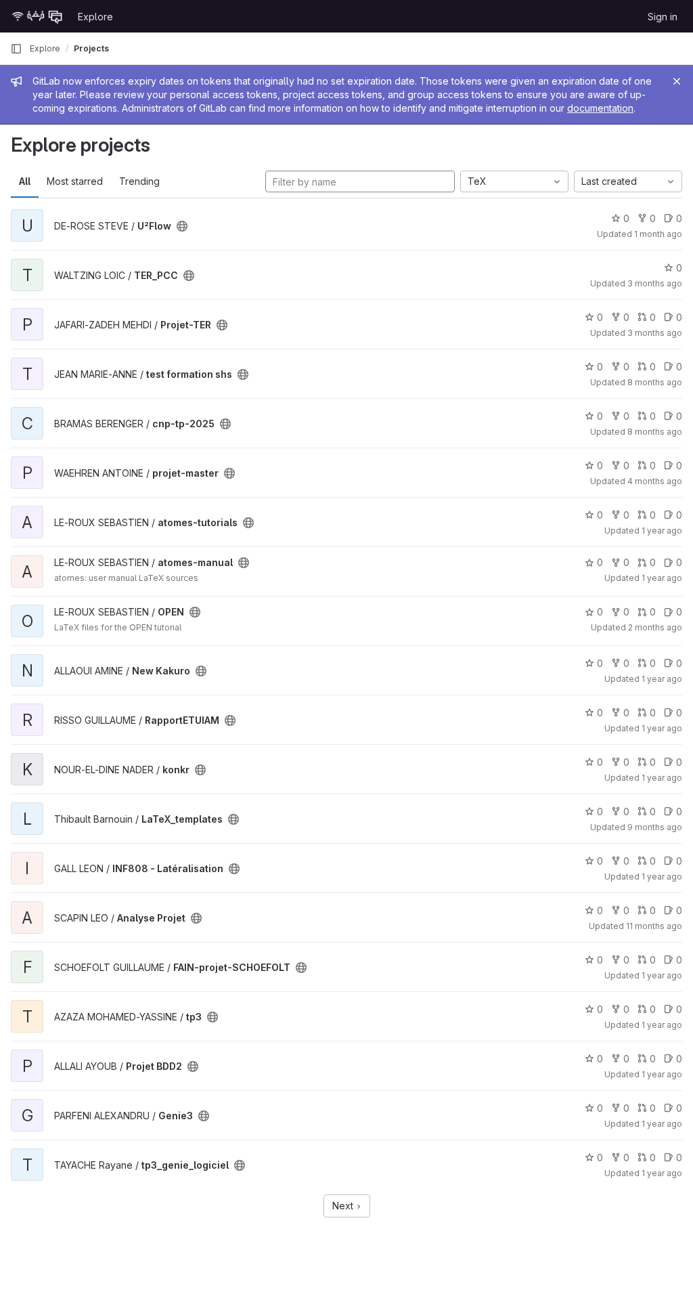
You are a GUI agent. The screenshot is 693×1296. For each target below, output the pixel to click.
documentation (600, 108)
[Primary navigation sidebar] (16, 49)
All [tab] (24, 181)
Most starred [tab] (75, 181)
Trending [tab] (139, 181)
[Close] (677, 81)
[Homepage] (37, 16)
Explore (95, 16)
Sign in (662, 16)
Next (344, 1205)
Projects (91, 48)
